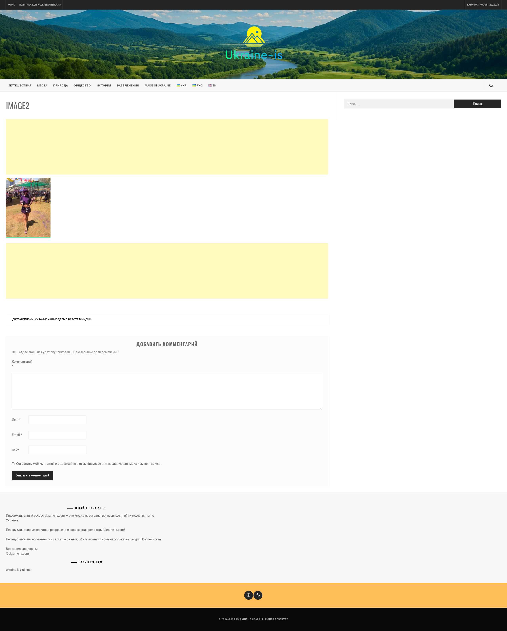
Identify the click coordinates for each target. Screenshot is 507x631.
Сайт (15, 450)
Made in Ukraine (158, 85)
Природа (60, 85)
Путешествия (20, 85)
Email (17, 435)
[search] (491, 85)
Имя (16, 419)
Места (42, 85)
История (104, 85)
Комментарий (20, 364)
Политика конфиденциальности (40, 4)
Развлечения (128, 85)
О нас (11, 4)
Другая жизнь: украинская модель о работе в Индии (51, 319)
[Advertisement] (167, 147)
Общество (82, 85)
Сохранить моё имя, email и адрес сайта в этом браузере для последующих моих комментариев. (88, 464)
